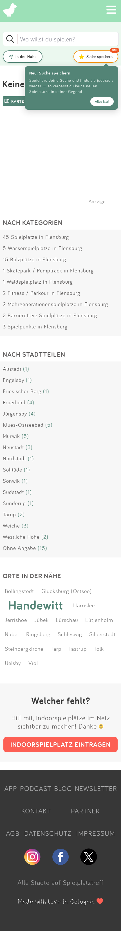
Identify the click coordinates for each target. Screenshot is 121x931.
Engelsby (13, 380)
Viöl (33, 662)
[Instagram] (32, 862)
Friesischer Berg (22, 391)
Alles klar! (102, 101)
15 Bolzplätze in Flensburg (34, 259)
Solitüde (12, 469)
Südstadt (13, 492)
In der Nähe (26, 56)
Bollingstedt (19, 590)
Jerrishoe (16, 619)
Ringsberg (38, 634)
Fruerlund (14, 402)
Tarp (56, 648)
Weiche (11, 525)
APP (10, 788)
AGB (12, 833)
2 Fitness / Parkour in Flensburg (41, 293)
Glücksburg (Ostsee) (66, 590)
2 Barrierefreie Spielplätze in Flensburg (50, 315)
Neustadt (13, 447)
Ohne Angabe (19, 548)
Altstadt (12, 368)
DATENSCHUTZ (47, 833)
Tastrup (77, 648)
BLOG (63, 788)
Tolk (99, 648)
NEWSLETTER (96, 788)
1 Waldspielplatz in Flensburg (38, 281)
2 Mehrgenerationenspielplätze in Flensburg (55, 304)
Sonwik (11, 480)
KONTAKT (36, 810)
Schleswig (70, 634)
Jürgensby (15, 413)
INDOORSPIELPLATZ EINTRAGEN (60, 744)
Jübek (41, 619)
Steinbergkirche (24, 648)
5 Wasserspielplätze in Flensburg (42, 248)
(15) (42, 548)
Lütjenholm (99, 619)
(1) (26, 368)
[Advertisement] (63, 162)
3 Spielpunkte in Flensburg (35, 326)
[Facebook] (60, 862)
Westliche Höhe (21, 536)
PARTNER (85, 810)
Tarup (9, 514)
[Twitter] (88, 862)
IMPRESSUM (95, 833)
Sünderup (14, 503)
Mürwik (11, 436)
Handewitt (35, 605)
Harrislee (84, 605)
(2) (21, 514)
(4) (30, 402)
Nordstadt (14, 458)
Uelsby (13, 662)
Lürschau (67, 619)
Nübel (12, 634)
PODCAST (35, 788)
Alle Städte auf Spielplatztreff (60, 882)
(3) (29, 447)
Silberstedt (102, 634)
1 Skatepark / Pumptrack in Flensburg (48, 270)
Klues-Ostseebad (23, 424)
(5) (49, 424)
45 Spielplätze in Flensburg (36, 237)
